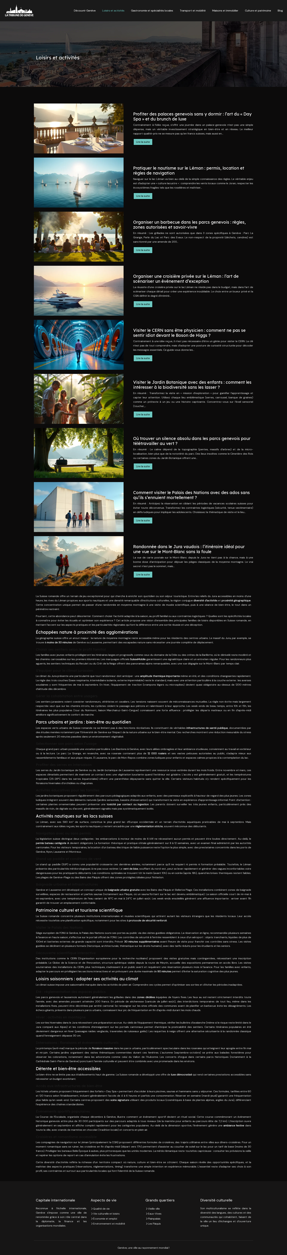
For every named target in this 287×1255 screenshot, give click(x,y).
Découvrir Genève (85, 10)
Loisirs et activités (113, 10)
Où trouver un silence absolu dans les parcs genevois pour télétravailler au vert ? (191, 441)
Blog (280, 10)
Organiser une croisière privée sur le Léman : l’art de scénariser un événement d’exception (186, 279)
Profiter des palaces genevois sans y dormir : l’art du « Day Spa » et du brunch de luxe (192, 116)
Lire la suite (143, 142)
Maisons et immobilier (225, 10)
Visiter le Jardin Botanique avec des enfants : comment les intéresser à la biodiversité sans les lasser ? (192, 385)
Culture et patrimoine (258, 10)
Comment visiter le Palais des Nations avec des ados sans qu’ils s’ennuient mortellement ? (191, 495)
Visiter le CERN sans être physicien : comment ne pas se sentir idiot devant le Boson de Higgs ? (189, 333)
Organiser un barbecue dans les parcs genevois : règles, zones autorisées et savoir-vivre (189, 224)
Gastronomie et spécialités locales (152, 10)
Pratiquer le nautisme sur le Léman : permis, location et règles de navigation (188, 170)
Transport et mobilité (193, 10)
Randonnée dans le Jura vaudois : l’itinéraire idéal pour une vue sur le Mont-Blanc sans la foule (189, 549)
